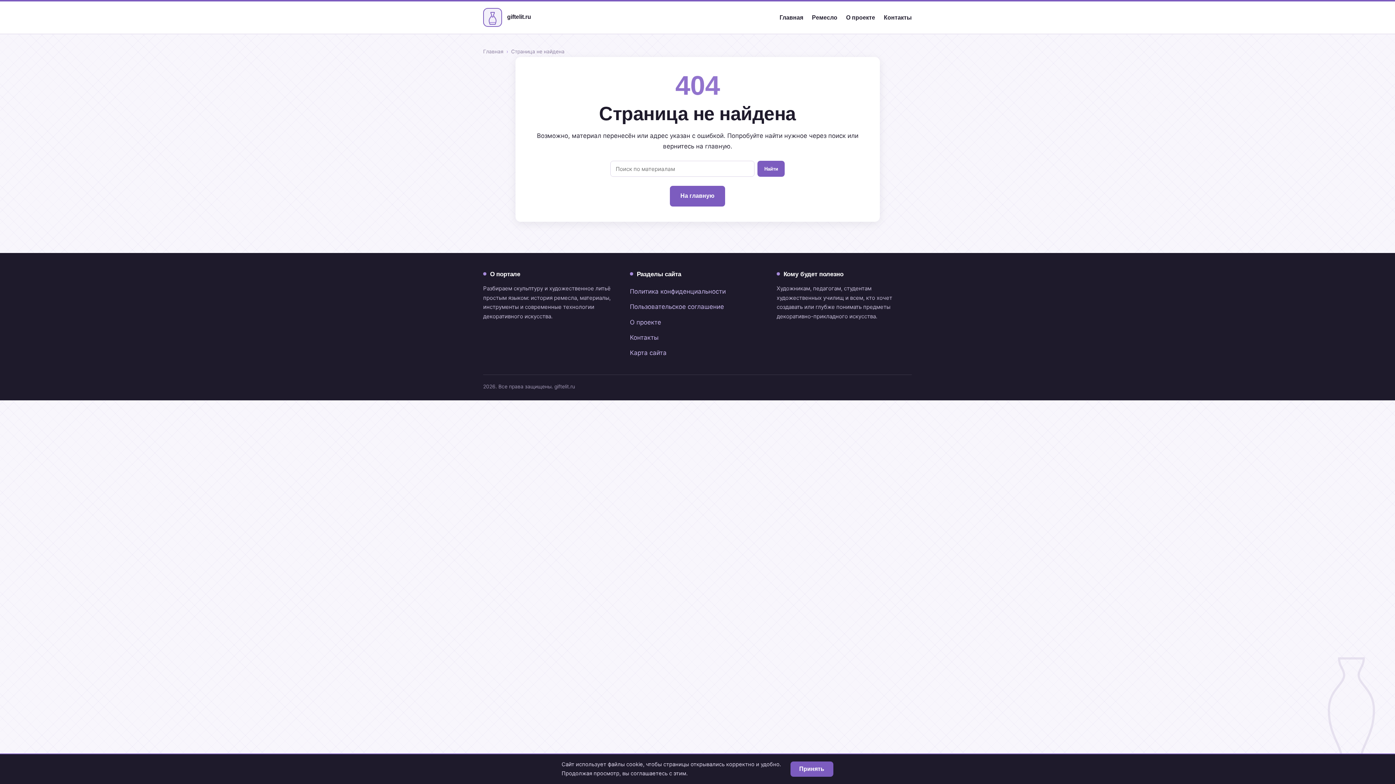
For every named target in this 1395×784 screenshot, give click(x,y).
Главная (791, 18)
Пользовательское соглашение (677, 306)
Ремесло (824, 18)
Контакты (898, 18)
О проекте (860, 18)
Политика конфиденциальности (678, 291)
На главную (697, 196)
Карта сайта (648, 352)
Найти (771, 169)
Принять (811, 769)
